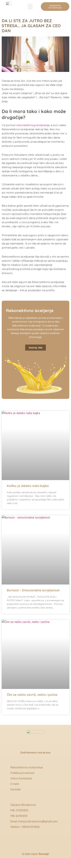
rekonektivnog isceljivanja (32, 125)
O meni (14, 784)
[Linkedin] (39, 843)
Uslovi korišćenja (21, 778)
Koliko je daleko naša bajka (28, 486)
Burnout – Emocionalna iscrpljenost (33, 590)
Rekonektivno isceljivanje (26, 767)
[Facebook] (26, 843)
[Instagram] (32, 843)
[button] (30, 6)
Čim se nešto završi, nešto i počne (32, 695)
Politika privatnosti (22, 773)
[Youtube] (45, 843)
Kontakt (15, 789)
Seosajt (44, 854)
